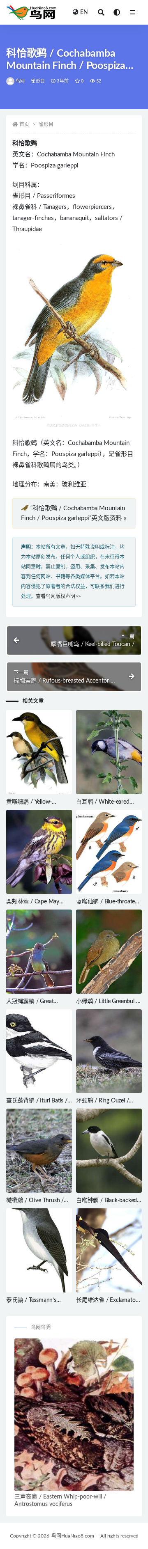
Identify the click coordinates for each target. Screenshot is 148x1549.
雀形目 (38, 81)
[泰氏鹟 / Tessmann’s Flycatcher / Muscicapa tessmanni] (39, 1250)
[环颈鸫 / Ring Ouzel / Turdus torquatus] (109, 1051)
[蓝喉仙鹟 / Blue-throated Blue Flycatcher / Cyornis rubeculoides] (109, 852)
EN (84, 12)
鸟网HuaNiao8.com (72, 1535)
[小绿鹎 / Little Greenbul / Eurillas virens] (109, 952)
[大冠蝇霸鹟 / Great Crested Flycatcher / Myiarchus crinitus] (39, 952)
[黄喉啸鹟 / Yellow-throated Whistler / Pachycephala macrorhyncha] (39, 752)
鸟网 (20, 81)
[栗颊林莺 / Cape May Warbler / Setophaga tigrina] (39, 852)
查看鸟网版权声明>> (58, 596)
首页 (24, 124)
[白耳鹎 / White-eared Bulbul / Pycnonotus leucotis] (109, 752)
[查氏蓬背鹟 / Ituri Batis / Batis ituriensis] (39, 1051)
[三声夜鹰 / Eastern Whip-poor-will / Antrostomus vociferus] (74, 1414)
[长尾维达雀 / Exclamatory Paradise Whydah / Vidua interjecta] (109, 1250)
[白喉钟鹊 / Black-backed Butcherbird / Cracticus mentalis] (109, 1151)
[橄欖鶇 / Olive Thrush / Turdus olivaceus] (39, 1151)
